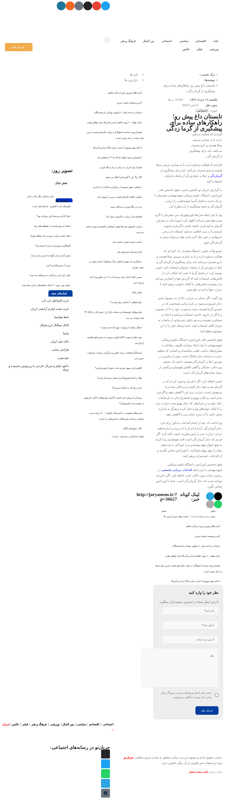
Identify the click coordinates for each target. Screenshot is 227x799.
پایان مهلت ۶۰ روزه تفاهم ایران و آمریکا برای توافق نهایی (192, 555)
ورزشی (213, 49)
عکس (186, 49)
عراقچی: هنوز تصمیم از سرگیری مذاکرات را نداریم (117, 187)
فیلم (199, 49)
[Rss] (70, 5)
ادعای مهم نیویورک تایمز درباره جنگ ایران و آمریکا (195, 581)
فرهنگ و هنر (128, 41)
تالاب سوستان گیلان (132, 428)
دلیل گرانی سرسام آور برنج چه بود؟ (53, 216)
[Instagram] (87, 5)
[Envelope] (96, 5)
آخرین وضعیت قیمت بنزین (207, 536)
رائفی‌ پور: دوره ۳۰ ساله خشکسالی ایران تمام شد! (46, 285)
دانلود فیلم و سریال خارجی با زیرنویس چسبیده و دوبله (39, 367)
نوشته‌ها (210, 80)
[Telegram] (105, 783)
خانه (215, 41)
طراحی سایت (60, 349)
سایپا (66, 333)
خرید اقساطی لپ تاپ (55, 300)
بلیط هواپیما (61, 317)
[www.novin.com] (46, 139)
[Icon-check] (78, 5)
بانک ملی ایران (60, 341)
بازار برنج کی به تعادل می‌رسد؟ (127, 387)
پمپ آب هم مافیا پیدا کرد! (58, 265)
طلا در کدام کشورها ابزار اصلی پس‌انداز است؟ (119, 378)
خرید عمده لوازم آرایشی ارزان (50, 308)
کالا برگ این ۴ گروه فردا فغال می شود (124, 177)
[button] (107, 40)
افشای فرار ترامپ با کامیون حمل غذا (124, 216)
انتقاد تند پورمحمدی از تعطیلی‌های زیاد (52, 226)
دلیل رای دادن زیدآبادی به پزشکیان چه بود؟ (50, 275)
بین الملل (148, 41)
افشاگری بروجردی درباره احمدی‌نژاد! (53, 245)
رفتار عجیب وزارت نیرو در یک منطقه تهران (50, 235)
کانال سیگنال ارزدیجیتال (54, 325)
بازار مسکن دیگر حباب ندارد (40, 196)
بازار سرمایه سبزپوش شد (129, 251)
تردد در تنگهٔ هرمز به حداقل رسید (126, 206)
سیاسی (184, 41)
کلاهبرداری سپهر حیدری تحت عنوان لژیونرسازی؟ (118, 368)
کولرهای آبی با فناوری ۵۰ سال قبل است (51, 206)
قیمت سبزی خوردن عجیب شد (127, 241)
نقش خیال (137, 292)
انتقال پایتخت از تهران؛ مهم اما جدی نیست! (121, 327)
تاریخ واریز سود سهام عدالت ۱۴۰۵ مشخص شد (119, 157)
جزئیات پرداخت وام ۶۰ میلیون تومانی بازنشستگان (196, 546)
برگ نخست (208, 74)
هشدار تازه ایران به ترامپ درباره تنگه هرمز (121, 167)
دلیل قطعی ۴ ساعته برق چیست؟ (126, 302)
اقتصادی (201, 41)
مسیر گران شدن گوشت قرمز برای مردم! (51, 255)
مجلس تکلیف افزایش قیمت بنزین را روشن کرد (119, 196)
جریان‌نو (129, 757)
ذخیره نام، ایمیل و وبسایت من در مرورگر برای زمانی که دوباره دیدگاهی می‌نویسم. (186, 695)
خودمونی (63, 358)
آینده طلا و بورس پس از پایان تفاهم (203, 526)
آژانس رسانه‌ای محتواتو (198, 772)
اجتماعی (167, 41)
